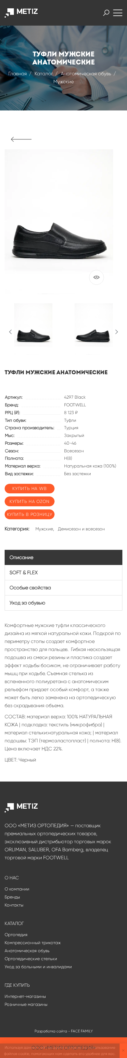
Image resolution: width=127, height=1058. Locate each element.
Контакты (14, 904)
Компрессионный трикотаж (33, 942)
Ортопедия (16, 934)
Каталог (44, 74)
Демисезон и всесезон (81, 528)
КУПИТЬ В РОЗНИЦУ (29, 514)
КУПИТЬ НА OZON (30, 501)
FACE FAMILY (82, 1031)
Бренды (12, 896)
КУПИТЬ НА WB (29, 488)
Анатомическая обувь (86, 74)
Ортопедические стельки (31, 958)
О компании (17, 888)
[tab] (63, 557)
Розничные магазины (26, 1004)
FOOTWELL (75, 404)
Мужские (63, 82)
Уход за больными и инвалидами (38, 966)
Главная (17, 74)
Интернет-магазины (25, 996)
